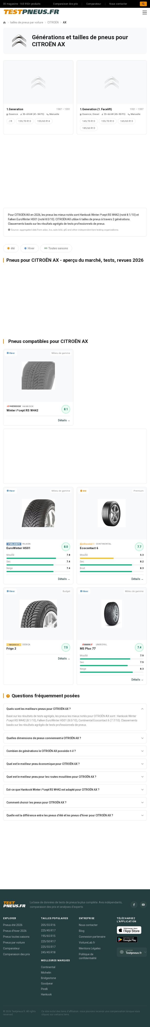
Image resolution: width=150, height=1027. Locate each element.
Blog (81, 930)
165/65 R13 (126, 121)
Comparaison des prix (65, 4)
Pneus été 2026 (12, 925)
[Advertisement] (75, 172)
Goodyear (47, 983)
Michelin (46, 972)
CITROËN (53, 22)
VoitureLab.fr (87, 942)
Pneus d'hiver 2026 (15, 930)
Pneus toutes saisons (16, 936)
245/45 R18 (48, 952)
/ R (10, 121)
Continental (48, 967)
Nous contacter (118, 4)
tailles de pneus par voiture (26, 22)
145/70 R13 (88, 121)
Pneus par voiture (14, 942)
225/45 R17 (48, 930)
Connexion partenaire (92, 936)
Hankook (46, 994)
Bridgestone (48, 978)
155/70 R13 (24, 121)
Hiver (31, 248)
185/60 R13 (88, 128)
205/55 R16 (48, 925)
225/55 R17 (48, 946)
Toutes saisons (58, 248)
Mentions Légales (90, 948)
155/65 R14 (43, 121)
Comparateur (93, 4)
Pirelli (44, 989)
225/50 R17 (48, 941)
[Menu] (145, 12)
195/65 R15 (48, 935)
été (13, 248)
